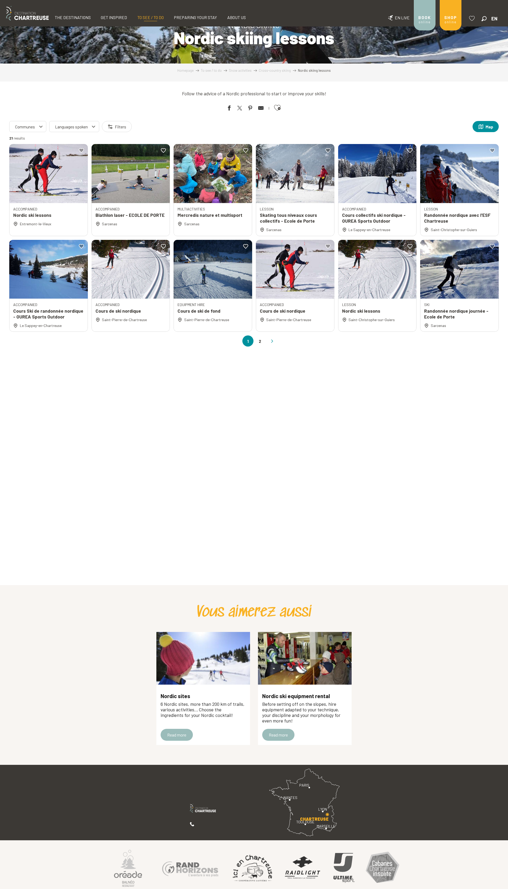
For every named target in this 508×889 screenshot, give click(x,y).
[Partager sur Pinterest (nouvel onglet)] (250, 109)
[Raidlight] (302, 868)
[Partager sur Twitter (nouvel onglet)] (239, 109)
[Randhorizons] (190, 868)
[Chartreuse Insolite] (382, 867)
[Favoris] (472, 18)
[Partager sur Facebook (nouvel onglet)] (229, 109)
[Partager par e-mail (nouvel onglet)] (261, 109)
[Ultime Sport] (343, 868)
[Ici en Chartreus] (252, 868)
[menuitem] (27, 13)
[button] (484, 18)
